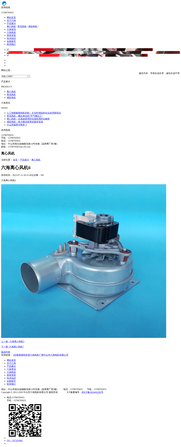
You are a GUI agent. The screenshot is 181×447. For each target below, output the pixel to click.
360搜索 (17, 355)
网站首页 (11, 17)
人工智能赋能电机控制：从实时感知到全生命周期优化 (34, 113)
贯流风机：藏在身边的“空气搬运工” (25, 116)
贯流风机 (22, 26)
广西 (41, 355)
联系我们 (11, 44)
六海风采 (11, 32)
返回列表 (5, 352)
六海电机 (34, 355)
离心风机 (11, 26)
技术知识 (11, 38)
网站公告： (6, 70)
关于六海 (11, 20)
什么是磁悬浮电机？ (17, 125)
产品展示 (11, 23)
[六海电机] (35, 5)
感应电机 (32, 26)
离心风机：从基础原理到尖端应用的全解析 (28, 119)
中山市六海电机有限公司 (56, 355)
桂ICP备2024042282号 (92, 392)
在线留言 (11, 41)
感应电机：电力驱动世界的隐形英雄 (25, 122)
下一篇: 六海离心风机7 (12, 347)
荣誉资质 (11, 35)
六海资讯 (11, 29)
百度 (27, 355)
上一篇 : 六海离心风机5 (12, 341)
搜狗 (23, 355)
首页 (15, 160)
